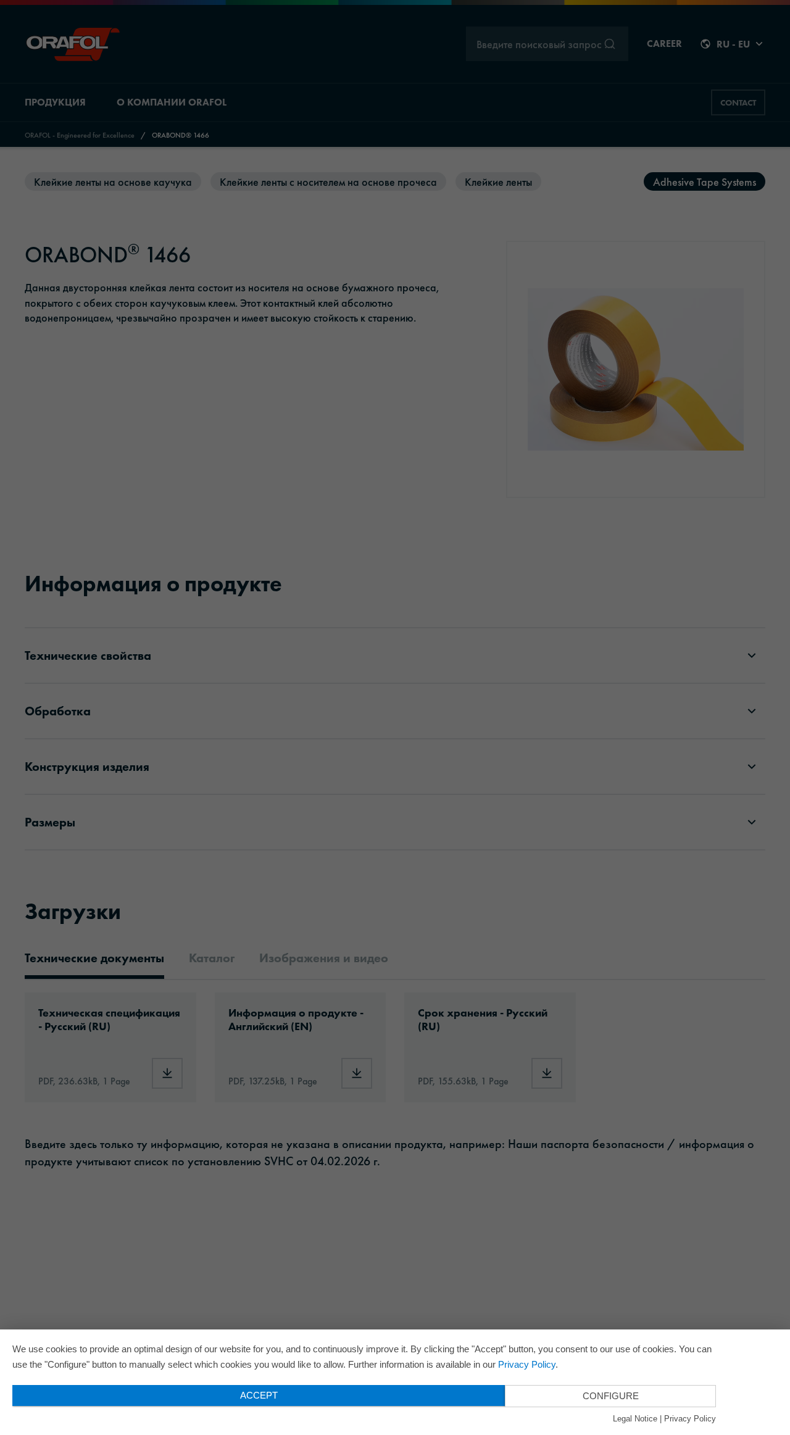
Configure (611, 1396)
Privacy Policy (526, 1364)
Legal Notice (635, 1419)
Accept (259, 1395)
